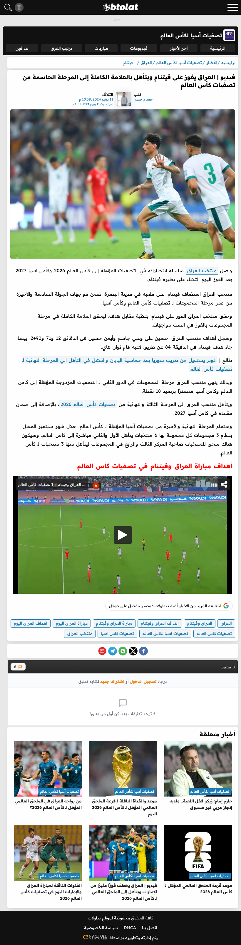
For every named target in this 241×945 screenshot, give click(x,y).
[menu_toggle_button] (232, 7)
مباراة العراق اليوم (72, 623)
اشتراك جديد (112, 681)
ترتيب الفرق (61, 48)
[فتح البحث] (8, 7)
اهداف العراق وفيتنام (160, 623)
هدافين (22, 48)
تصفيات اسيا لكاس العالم (165, 633)
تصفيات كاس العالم (214, 633)
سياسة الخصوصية (101, 927)
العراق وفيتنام (199, 623)
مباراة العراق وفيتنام (114, 623)
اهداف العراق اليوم (30, 623)
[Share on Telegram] (112, 651)
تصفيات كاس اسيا (117, 633)
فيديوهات (139, 48)
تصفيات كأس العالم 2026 (88, 404)
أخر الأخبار (179, 48)
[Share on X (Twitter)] (133, 651)
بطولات (94, 918)
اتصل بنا (149, 927)
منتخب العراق (202, 270)
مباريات (101, 48)
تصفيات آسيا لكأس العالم (209, 791)
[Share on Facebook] (143, 651)
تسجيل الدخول (143, 681)
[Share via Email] (102, 651)
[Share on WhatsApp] (122, 651)
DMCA (130, 927)
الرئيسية (217, 48)
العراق (226, 623)
